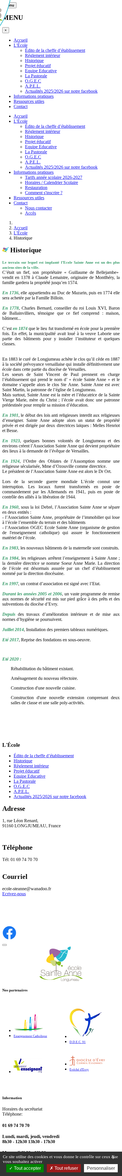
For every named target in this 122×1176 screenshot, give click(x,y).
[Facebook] (9, 938)
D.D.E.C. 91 (78, 1042)
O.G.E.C (33, 81)
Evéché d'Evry (79, 1069)
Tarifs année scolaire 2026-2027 (53, 177)
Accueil (21, 40)
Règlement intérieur (42, 55)
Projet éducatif (38, 65)
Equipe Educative (41, 70)
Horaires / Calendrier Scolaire (51, 182)
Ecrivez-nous (14, 893)
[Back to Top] (4, 945)
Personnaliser (101, 1168)
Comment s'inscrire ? (43, 192)
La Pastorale (36, 75)
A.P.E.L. (33, 86)
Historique (34, 60)
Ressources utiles (29, 101)
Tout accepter (27, 1168)
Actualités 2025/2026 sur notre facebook (61, 91)
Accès (30, 213)
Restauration (36, 187)
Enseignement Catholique (30, 1036)
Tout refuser (65, 1168)
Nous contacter (38, 208)
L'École (21, 45)
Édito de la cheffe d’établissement (55, 50)
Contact (21, 106)
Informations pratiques (34, 96)
